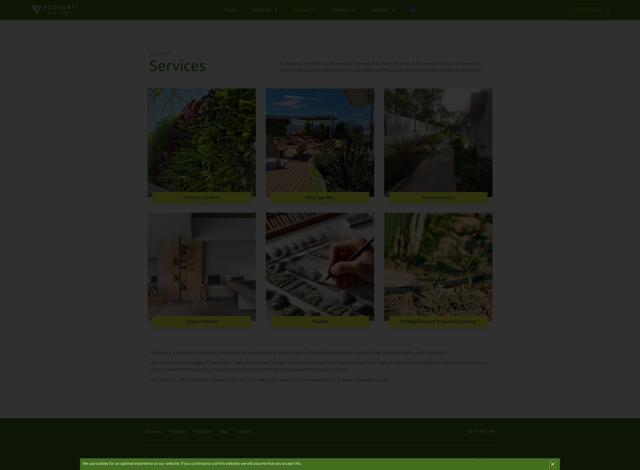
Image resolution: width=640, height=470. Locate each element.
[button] (552, 464)
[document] (320, 235)
